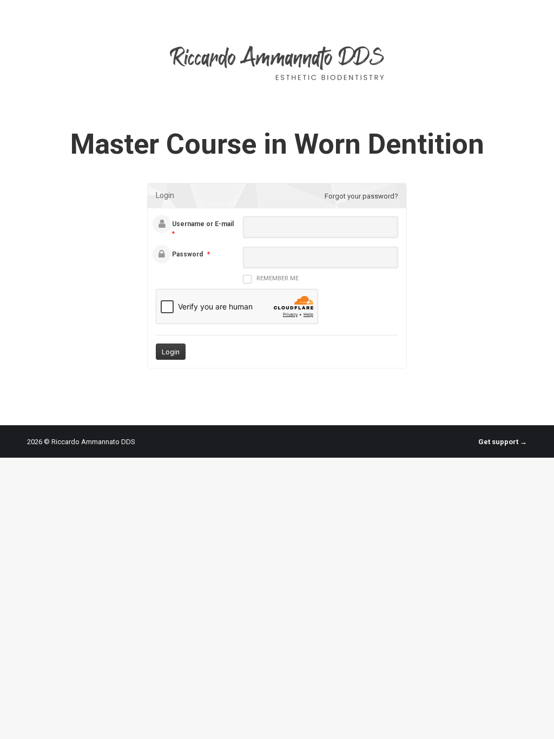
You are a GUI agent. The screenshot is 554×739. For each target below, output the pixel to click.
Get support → (502, 442)
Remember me (277, 278)
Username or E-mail (203, 224)
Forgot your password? (361, 196)
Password (187, 254)
